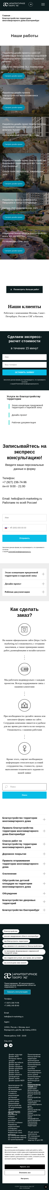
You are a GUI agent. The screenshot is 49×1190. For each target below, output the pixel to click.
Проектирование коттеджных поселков (34, 1066)
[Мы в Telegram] (31, 4)
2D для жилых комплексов (33, 1133)
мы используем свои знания (15, 963)
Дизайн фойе (14, 1070)
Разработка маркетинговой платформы (14, 1126)
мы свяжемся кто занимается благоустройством (23, 946)
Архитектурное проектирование (34, 1061)
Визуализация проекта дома (13, 1100)
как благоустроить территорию (16, 941)
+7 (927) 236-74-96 (14, 482)
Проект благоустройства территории (34, 1109)
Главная (6, 16)
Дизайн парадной (15, 1066)
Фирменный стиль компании (15, 1133)
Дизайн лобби (14, 1078)
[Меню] (43, 4)
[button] (17, 992)
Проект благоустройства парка (34, 1115)
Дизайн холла (14, 1072)
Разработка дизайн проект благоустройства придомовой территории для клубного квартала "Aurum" (24, 127)
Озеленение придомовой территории (32, 1123)
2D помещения (34, 1136)
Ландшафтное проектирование (34, 1119)
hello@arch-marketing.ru (26, 498)
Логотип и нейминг (15, 1122)
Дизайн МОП (14, 1056)
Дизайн (12, 1054)
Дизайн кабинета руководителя (15, 1075)
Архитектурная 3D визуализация (15, 1086)
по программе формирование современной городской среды (21, 952)
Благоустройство (10, 931)
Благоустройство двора (34, 1094)
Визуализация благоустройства (34, 1091)
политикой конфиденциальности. (19, 551)
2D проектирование (15, 1139)
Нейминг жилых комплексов (14, 1113)
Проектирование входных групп (34, 1077)
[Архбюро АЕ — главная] (14, 4)
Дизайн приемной (16, 1068)
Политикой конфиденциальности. (27, 384)
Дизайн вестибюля (16, 1062)
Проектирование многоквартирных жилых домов (34, 1072)
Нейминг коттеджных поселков (12, 1118)
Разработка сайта (15, 1130)
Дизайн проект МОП (16, 1080)
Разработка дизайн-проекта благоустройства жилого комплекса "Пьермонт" (20, 96)
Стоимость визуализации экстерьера (13, 1095)
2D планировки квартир (17, 1137)
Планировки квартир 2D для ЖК (35, 1139)
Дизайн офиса (14, 1064)
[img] (6, 1045)
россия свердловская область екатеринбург (21, 936)
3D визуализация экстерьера (15, 1090)
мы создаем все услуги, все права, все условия (22, 958)
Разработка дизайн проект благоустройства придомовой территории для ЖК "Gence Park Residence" (24, 163)
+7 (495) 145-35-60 (11, 1005)
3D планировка (14, 1111)
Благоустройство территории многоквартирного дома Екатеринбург (20, 19)
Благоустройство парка (34, 1098)
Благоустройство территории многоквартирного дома (35, 1103)
